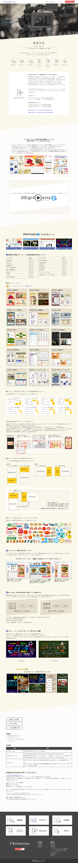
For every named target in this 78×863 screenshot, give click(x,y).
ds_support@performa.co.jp (16, 775)
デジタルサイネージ (55, 852)
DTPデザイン (54, 845)
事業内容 (53, 1)
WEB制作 (53, 846)
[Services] (39, 33)
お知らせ (59, 1)
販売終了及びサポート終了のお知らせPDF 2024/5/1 (39, 110)
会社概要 (47, 1)
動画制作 (53, 843)
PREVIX (52, 855)
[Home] (36, 33)
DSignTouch (53, 853)
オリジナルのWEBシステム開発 (59, 850)
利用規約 (34, 860)
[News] (41, 33)
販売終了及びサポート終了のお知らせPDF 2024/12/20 (40, 112)
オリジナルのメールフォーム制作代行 (60, 848)
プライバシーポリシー (41, 860)
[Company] (38, 33)
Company (10, 18)
